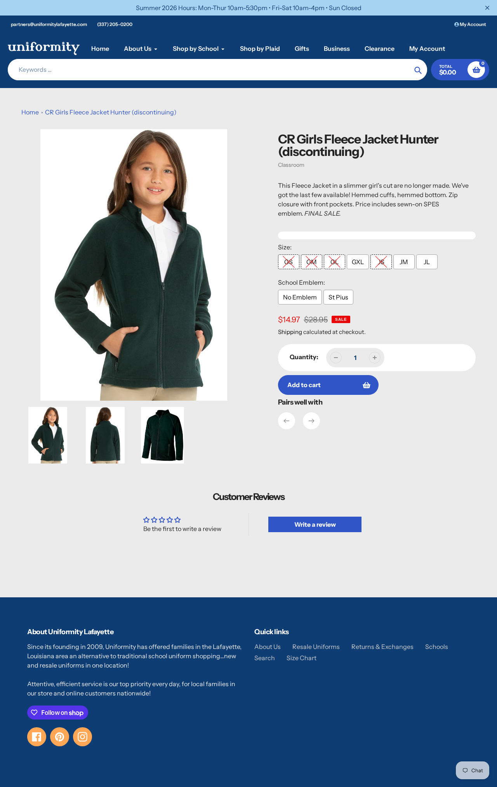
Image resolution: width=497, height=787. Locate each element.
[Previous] (286, 420)
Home (30, 112)
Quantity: (304, 357)
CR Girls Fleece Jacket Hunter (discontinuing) (111, 112)
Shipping (290, 332)
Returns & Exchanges (382, 646)
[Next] (311, 420)
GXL (358, 262)
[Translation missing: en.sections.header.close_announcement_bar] (487, 8)
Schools (436, 646)
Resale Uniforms (316, 646)
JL (427, 262)
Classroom (291, 164)
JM (404, 262)
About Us (267, 646)
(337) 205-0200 (114, 24)
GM (311, 262)
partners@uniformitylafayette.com (49, 24)
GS (288, 262)
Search (264, 658)
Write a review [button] (315, 524)
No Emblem (300, 297)
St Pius (338, 297)
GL (334, 262)
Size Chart (301, 658)
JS (381, 262)
